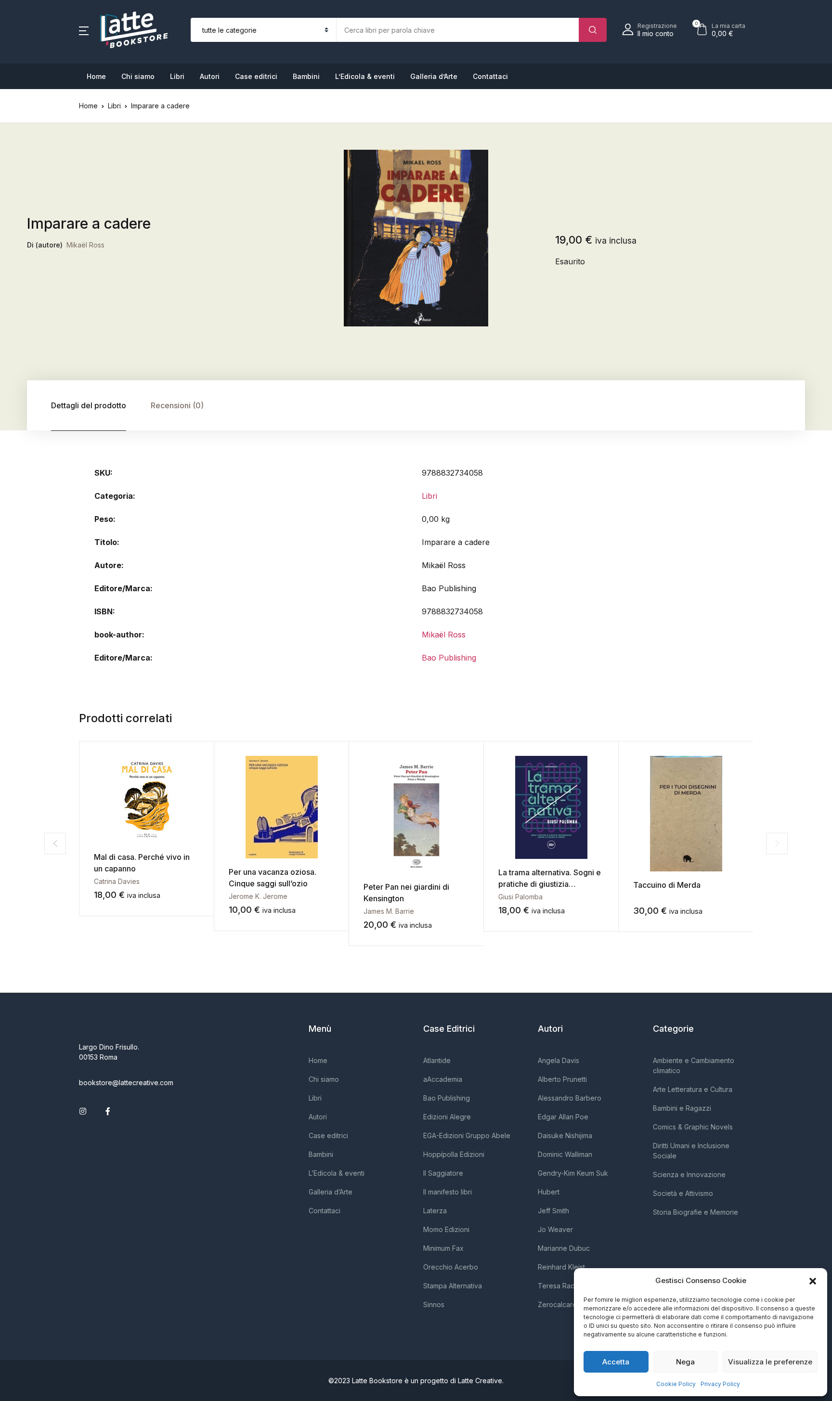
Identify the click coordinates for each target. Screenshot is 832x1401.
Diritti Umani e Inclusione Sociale (691, 1151)
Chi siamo (138, 76)
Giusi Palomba (520, 897)
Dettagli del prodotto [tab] (88, 405)
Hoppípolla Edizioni (453, 1154)
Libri (177, 76)
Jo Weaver (555, 1229)
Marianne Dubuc (564, 1248)
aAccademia (442, 1079)
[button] (813, 1280)
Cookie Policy (676, 1384)
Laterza (435, 1210)
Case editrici (256, 76)
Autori (210, 76)
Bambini (306, 76)
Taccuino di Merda (667, 885)
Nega (685, 1361)
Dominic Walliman (565, 1154)
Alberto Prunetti (562, 1079)
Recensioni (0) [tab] (177, 405)
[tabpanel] (416, 238)
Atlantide (437, 1060)
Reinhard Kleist (561, 1267)
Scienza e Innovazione (689, 1174)
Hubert (548, 1192)
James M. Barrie (389, 911)
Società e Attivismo (683, 1193)
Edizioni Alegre (447, 1117)
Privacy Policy (720, 1384)
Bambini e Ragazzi (682, 1108)
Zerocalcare (557, 1304)
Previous (55, 843)
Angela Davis (558, 1060)
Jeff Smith (553, 1210)
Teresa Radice (561, 1286)
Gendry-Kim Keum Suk (573, 1173)
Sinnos (433, 1304)
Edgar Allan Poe (563, 1117)
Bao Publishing (449, 657)
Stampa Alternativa (452, 1286)
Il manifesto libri (447, 1192)
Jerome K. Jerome (258, 896)
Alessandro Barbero (569, 1098)
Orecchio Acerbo (450, 1267)
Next (777, 843)
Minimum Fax (443, 1248)
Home (96, 76)
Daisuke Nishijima (565, 1135)
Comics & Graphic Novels (693, 1127)
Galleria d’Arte (433, 76)
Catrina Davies (117, 881)
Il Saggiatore (443, 1173)
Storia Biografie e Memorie (695, 1212)
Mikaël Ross (85, 245)
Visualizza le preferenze (770, 1361)
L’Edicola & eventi (365, 76)
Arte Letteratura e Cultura (692, 1089)
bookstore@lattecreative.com (126, 1082)
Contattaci (490, 76)
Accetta (615, 1361)
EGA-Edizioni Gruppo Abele (466, 1135)
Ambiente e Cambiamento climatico (693, 1065)
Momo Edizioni (446, 1229)
